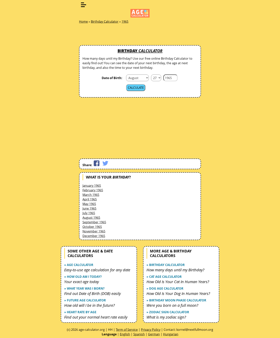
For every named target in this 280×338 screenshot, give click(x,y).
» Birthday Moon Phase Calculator (176, 300)
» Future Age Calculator (85, 300)
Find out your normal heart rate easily (95, 317)
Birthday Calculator (104, 21)
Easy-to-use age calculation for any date (97, 269)
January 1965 (91, 185)
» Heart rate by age (80, 312)
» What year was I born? (84, 288)
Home (83, 21)
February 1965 (92, 190)
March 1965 (90, 195)
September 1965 (94, 222)
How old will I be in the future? (89, 305)
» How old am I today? (83, 277)
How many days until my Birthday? (175, 269)
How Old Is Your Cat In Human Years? (177, 281)
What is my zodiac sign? (166, 317)
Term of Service (127, 330)
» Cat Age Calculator (164, 277)
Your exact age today (81, 281)
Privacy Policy (150, 330)
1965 (125, 21)
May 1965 (89, 204)
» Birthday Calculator (165, 265)
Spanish (139, 334)
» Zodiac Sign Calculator (167, 312)
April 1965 (89, 199)
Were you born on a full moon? (172, 305)
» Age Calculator (78, 265)
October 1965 (92, 227)
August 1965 (91, 217)
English (125, 334)
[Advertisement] (140, 35)
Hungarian (170, 334)
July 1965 (88, 213)
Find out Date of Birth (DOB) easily (92, 293)
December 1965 (93, 236)
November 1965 (93, 231)
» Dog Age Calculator (164, 288)
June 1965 (89, 208)
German (154, 334)
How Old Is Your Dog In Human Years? (178, 293)
